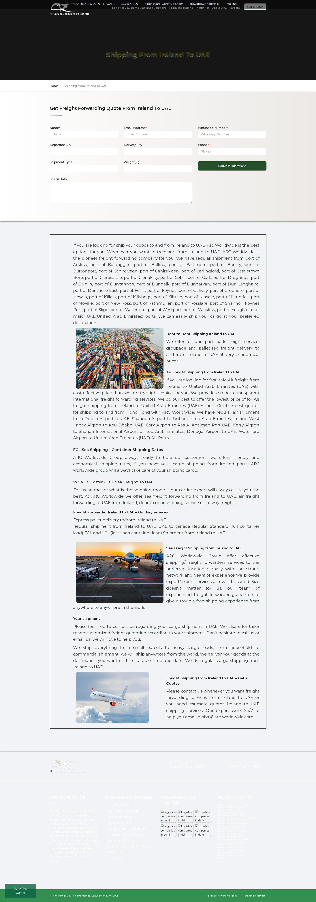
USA (60, 4)
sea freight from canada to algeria (230, 810)
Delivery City (133, 145)
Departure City (60, 145)
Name (55, 128)
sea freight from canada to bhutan (230, 858)
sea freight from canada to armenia (231, 824)
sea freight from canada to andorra (230, 813)
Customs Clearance (120, 822)
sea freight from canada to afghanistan (232, 805)
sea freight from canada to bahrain (230, 837)
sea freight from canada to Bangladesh (232, 839)
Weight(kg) (132, 162)
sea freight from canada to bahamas (231, 834)
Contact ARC (116, 858)
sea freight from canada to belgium (231, 850)
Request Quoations (120, 852)
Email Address (135, 128)
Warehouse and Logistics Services (129, 846)
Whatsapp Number (213, 128)
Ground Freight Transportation (127, 828)
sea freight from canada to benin (230, 855)
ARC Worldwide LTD (60, 895)
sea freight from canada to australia (231, 826)
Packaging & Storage (121, 840)
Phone (203, 145)
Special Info (58, 179)
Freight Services (118, 805)
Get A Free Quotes (21, 890)
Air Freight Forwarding (122, 817)
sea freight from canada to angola (230, 816)
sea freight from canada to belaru (230, 845)
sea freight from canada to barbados (231, 842)
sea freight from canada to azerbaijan (231, 831)
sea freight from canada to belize (230, 852)
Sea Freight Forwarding (123, 810)
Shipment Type (61, 162)
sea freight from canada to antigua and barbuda (236, 818)
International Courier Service (126, 834)
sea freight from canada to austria (230, 829)
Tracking (231, 3)
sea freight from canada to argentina (231, 821)
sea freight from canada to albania (230, 808)
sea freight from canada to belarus (230, 847)
